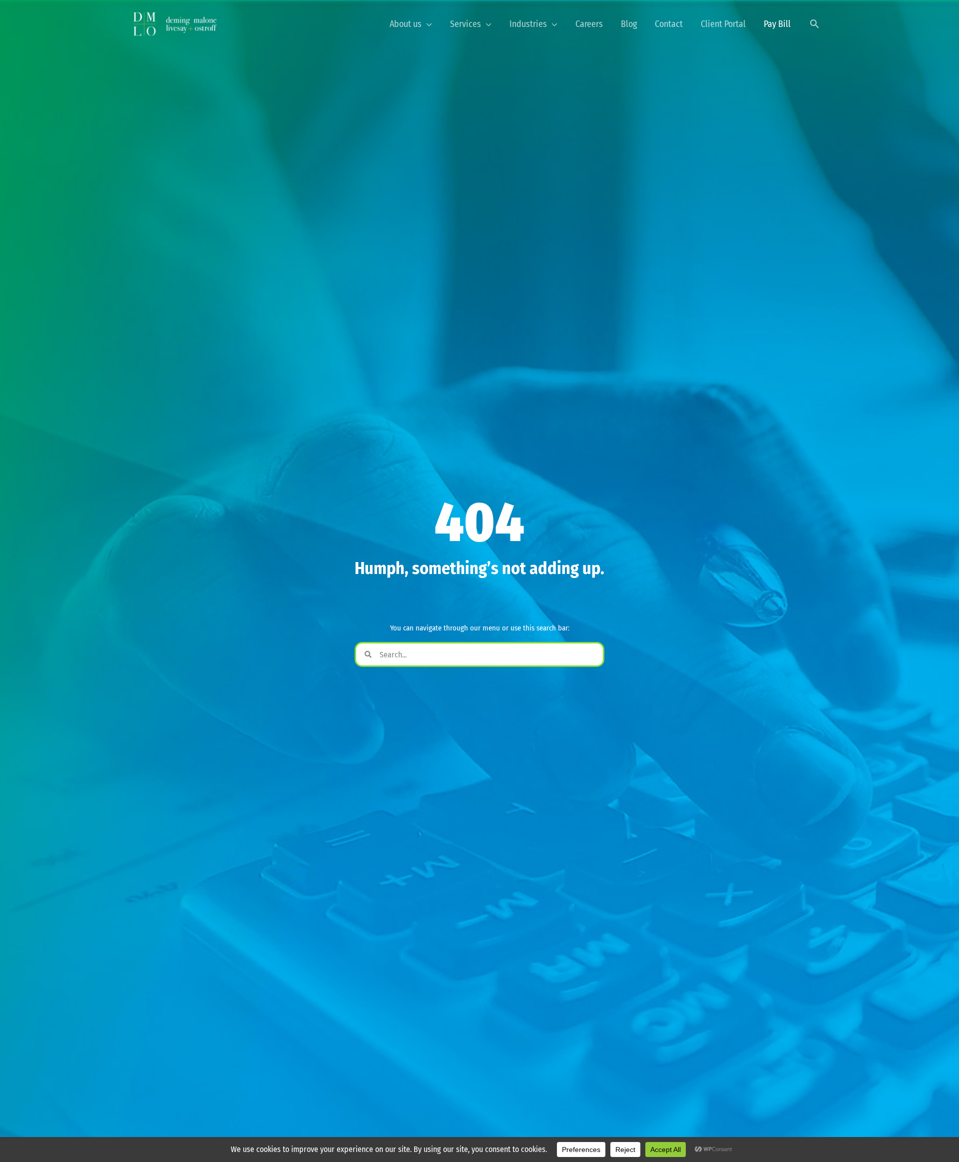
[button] (814, 23)
